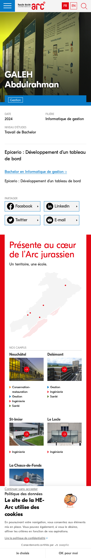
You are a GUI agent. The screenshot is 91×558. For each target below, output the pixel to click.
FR (65, 6)
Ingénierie (18, 401)
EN (74, 6)
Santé (16, 406)
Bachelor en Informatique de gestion (34, 172)
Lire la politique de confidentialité (25, 538)
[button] (7, 6)
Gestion (17, 396)
